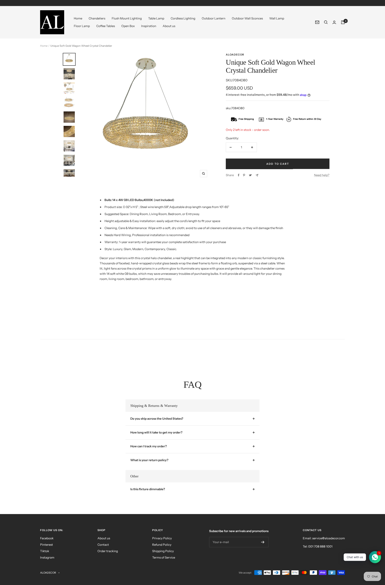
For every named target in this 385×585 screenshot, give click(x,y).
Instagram (47, 557)
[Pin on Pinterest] (244, 175)
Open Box (128, 26)
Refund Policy (161, 545)
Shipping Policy (163, 551)
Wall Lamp (276, 18)
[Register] (262, 542)
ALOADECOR (235, 54)
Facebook (47, 538)
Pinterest (46, 545)
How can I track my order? (148, 446)
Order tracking (107, 551)
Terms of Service (163, 557)
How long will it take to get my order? (156, 432)
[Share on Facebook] (238, 175)
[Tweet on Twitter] (250, 175)
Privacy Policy (162, 538)
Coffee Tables (105, 26)
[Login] (334, 22)
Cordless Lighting (183, 18)
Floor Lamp (82, 26)
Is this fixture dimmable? (147, 489)
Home (78, 18)
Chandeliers (97, 18)
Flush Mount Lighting (127, 18)
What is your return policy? (149, 460)
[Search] (326, 22)
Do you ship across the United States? (156, 418)
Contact (103, 545)
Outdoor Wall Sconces (247, 18)
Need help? (321, 175)
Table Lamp (156, 18)
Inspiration (148, 26)
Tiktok (44, 551)
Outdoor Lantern (213, 18)
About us (169, 26)
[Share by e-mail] (257, 175)
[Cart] (343, 22)
